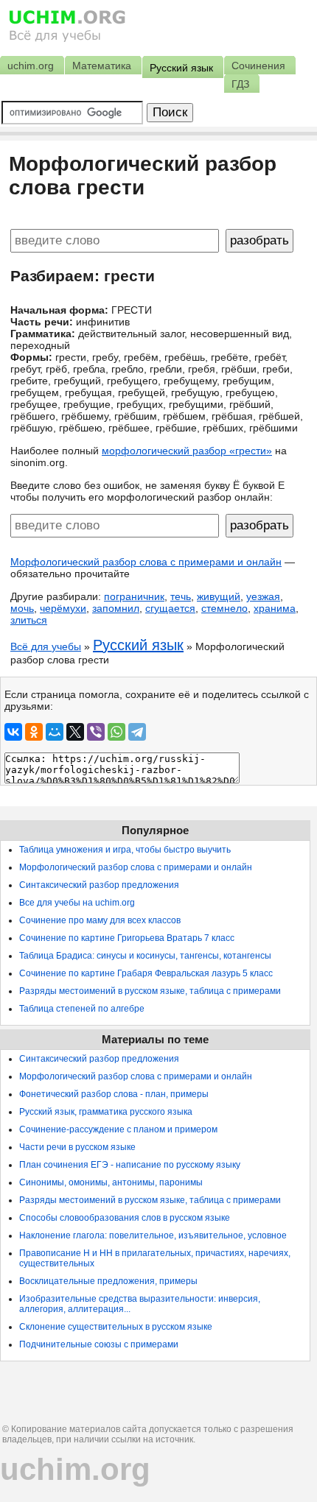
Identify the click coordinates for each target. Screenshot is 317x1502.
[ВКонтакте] (13, 732)
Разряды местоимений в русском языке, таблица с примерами (150, 991)
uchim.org (75, 1469)
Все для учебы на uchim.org (77, 903)
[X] (75, 732)
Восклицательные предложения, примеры (108, 1281)
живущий (218, 596)
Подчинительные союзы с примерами (98, 1344)
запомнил (115, 608)
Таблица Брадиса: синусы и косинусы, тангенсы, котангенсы (145, 956)
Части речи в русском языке (77, 1147)
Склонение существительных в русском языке (115, 1327)
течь (180, 596)
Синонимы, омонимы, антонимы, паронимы (111, 1182)
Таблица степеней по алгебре (81, 1009)
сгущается (170, 608)
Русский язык (138, 645)
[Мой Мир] (54, 732)
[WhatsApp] (116, 732)
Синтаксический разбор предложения (99, 885)
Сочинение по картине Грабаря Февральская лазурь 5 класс (146, 973)
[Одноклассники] (34, 732)
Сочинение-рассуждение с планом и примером (118, 1129)
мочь (22, 608)
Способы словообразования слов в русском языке (124, 1218)
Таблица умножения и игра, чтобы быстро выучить (125, 850)
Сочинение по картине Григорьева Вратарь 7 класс (126, 938)
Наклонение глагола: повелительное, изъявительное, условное (153, 1235)
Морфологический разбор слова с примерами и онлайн (146, 562)
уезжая (263, 596)
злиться (28, 620)
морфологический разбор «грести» (187, 450)
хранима (275, 608)
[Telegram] (137, 732)
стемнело (224, 608)
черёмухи (63, 608)
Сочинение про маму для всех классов (100, 920)
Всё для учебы (45, 646)
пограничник (134, 596)
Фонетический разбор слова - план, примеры (114, 1094)
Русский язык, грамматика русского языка (105, 1112)
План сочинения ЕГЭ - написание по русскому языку (129, 1165)
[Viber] (96, 732)
